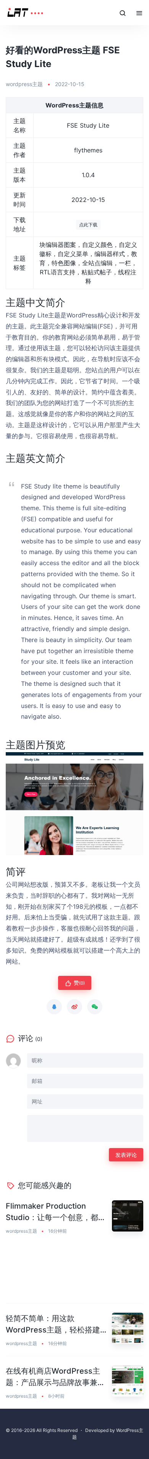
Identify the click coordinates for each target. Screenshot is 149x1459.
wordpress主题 (24, 84)
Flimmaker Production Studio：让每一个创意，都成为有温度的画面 (56, 1212)
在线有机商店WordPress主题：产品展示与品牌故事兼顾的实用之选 (55, 1377)
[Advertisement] (74, 1274)
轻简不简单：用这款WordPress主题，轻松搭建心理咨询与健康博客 (57, 1325)
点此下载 (88, 224)
